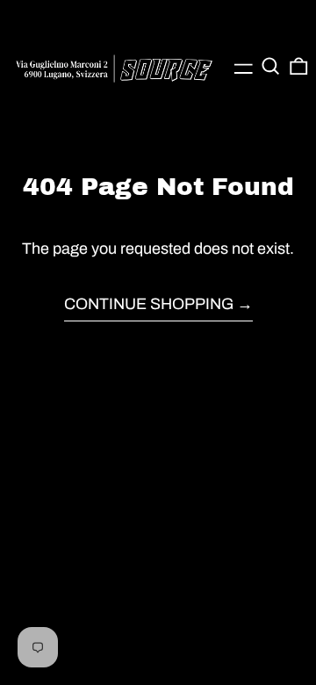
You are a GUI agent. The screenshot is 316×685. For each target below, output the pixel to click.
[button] (271, 66)
